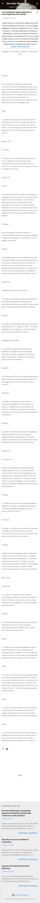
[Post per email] (7, 750)
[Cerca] (37, 4)
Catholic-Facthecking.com (20, 47)
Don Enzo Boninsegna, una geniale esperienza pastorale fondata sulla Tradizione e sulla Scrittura (16, 813)
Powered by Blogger (21, 895)
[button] (37, 12)
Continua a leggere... (28, 833)
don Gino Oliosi (15, 3)
